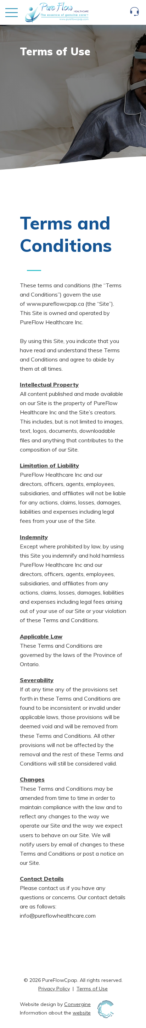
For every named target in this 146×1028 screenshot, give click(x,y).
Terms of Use (92, 988)
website (82, 1013)
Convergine (77, 1004)
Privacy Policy (54, 988)
